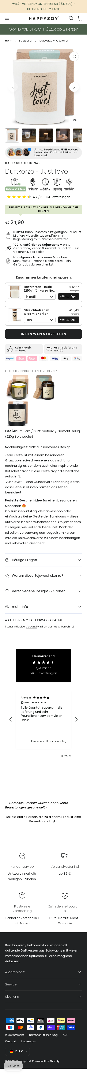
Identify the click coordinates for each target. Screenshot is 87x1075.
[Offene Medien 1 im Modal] (74, 56)
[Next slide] (74, 87)
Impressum (28, 1041)
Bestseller (26, 41)
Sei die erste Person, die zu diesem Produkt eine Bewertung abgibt (43, 819)
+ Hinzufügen (68, 296)
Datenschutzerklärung (43, 1035)
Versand (31, 626)
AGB (65, 1035)
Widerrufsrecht (14, 1035)
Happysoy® (23, 1061)
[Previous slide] (13, 87)
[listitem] (17, 387)
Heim (8, 41)
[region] (43, 719)
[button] (7, 18)
